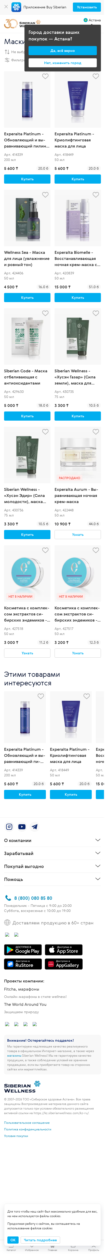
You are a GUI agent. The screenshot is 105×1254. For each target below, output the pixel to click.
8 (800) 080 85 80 (33, 898)
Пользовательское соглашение (27, 1122)
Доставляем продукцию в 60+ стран (53, 923)
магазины (14, 1055)
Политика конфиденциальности (27, 1129)
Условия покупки (16, 1136)
